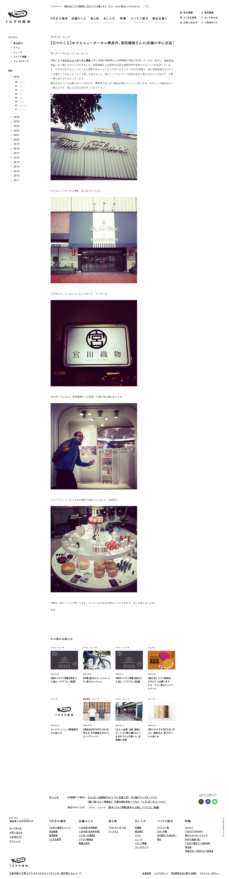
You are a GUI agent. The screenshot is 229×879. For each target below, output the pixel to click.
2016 (16, 158)
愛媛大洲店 (84, 843)
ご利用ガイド (211, 22)
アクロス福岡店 (86, 839)
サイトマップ (15, 841)
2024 (16, 121)
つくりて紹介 (165, 821)
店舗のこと (86, 821)
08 (20, 82)
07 (18, 86)
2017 (16, 153)
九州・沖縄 (162, 831)
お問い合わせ (190, 22)
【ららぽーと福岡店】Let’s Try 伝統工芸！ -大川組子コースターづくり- (123, 797)
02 (20, 105)
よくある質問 (190, 17)
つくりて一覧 (163, 828)
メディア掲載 (20, 57)
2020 (16, 140)
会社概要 (188, 13)
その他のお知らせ (62, 639)
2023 (16, 126)
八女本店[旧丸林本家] (89, 831)
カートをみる (211, 17)
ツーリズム (114, 831)
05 (18, 94)
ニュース (66, 37)
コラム (16, 48)
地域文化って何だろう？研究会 (199, 851)
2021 (16, 135)
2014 (16, 167)
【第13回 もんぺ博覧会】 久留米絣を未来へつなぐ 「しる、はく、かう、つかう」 (127, 802)
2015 (16, 162)
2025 (16, 117)
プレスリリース (21, 61)
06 (19, 90)
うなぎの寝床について (59, 828)
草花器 (188, 847)
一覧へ (147, 5)
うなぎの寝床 (57, 821)
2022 (16, 131)
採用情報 (209, 13)
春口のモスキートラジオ (196, 835)
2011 (16, 180)
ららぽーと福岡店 (87, 835)
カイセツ (189, 828)
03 (19, 101)
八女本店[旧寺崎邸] (88, 828)
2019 (16, 144)
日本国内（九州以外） (167, 835)
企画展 (138, 828)
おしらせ (140, 821)
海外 (159, 839)
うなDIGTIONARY (194, 831)
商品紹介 (18, 43)
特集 (188, 821)
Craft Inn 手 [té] (117, 828)
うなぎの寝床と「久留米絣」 (198, 843)
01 (20, 109)
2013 (16, 171)
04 (19, 98)
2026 (16, 77)
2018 (16, 149)
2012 (16, 176)
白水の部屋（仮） (192, 839)
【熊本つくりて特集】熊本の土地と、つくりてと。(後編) (133, 807)
